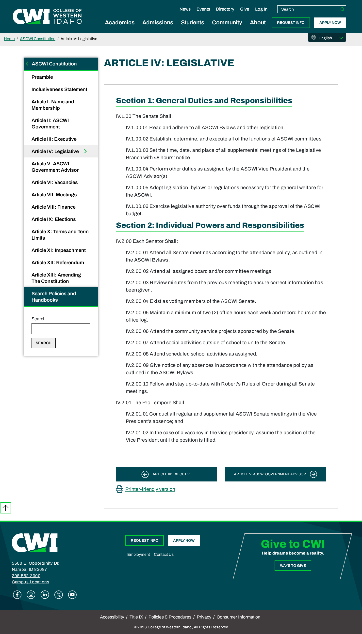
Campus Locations (30, 582)
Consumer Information (238, 617)
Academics (119, 22)
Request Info (291, 23)
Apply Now (330, 23)
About (258, 22)
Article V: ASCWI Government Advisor (56, 167)
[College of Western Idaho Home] (47, 16)
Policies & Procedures (169, 617)
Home (9, 39)
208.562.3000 (26, 575)
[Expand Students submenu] (192, 28)
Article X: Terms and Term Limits (60, 235)
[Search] (342, 9)
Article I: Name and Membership (53, 105)
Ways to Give (293, 566)
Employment (138, 554)
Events (203, 9)
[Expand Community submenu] (227, 28)
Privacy (204, 617)
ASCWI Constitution (37, 39)
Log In (261, 9)
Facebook (17, 594)
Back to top (5, 507)
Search (39, 318)
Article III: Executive (55, 139)
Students (192, 22)
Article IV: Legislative (56, 151)
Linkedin (44, 594)
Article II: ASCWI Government (50, 123)
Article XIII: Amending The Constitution (56, 278)
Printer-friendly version (150, 489)
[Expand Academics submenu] (119, 28)
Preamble (43, 77)
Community (227, 22)
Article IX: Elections (54, 219)
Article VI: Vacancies (55, 182)
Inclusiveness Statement (60, 89)
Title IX (136, 617)
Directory (225, 9)
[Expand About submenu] (257, 28)
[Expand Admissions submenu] (157, 28)
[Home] (35, 542)
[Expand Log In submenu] (261, 14)
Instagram (31, 594)
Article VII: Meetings (55, 194)
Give (244, 9)
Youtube (72, 594)
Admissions (157, 22)
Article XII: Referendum (58, 262)
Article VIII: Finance (54, 207)
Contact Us (164, 554)
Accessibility (112, 617)
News (185, 9)
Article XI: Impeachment (59, 250)
